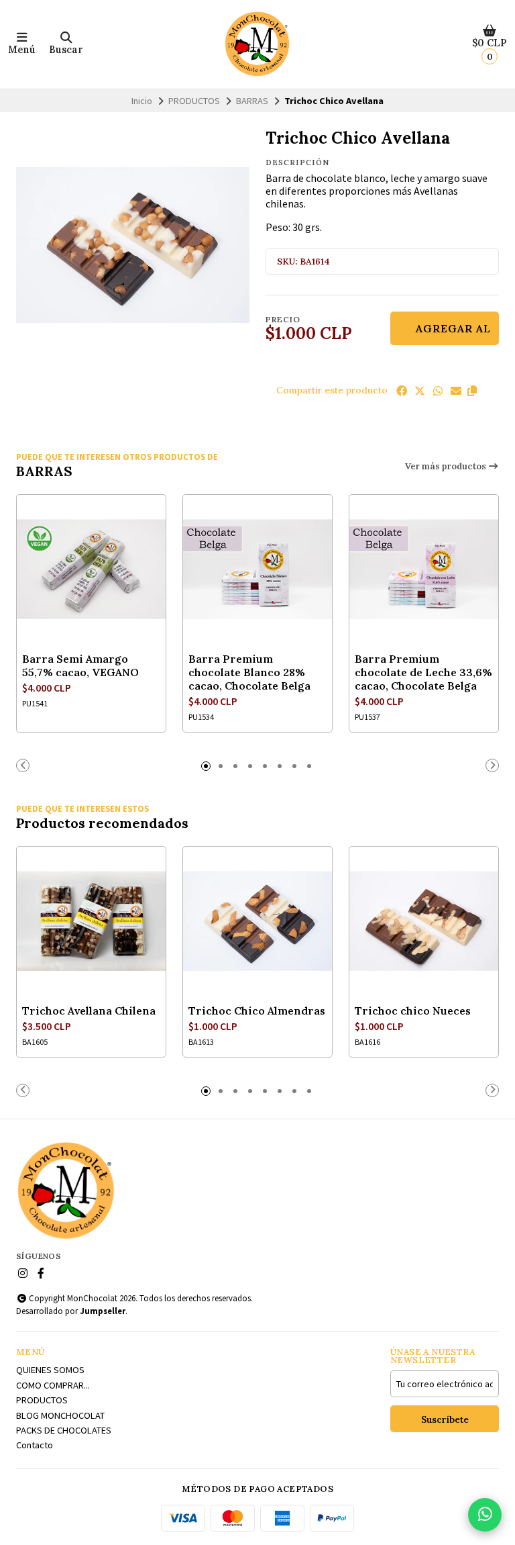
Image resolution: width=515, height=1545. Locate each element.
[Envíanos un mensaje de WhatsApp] (485, 1515)
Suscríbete (445, 1419)
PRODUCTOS (194, 101)
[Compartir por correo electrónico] (456, 390)
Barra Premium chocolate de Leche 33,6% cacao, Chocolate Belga (423, 672)
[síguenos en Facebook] (41, 1273)
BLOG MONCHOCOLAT (60, 1415)
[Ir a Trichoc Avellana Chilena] (91, 921)
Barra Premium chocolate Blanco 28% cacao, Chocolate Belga (249, 672)
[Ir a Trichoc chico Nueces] (423, 921)
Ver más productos (446, 466)
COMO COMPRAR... (53, 1385)
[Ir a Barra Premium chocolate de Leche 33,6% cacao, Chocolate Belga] (423, 569)
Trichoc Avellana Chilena (89, 1010)
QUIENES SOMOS (50, 1369)
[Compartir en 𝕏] (419, 390)
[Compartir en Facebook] (401, 390)
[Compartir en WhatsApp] (438, 390)
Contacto (34, 1445)
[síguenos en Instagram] (23, 1273)
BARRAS (252, 101)
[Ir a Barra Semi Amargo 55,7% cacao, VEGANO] (91, 569)
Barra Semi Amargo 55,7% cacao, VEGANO (80, 665)
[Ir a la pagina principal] (257, 44)
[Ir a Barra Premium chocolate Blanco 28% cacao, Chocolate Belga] (257, 569)
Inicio (141, 101)
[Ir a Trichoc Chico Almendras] (257, 921)
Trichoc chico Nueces (413, 1010)
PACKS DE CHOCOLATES (63, 1430)
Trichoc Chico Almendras (256, 1010)
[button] (472, 390)
